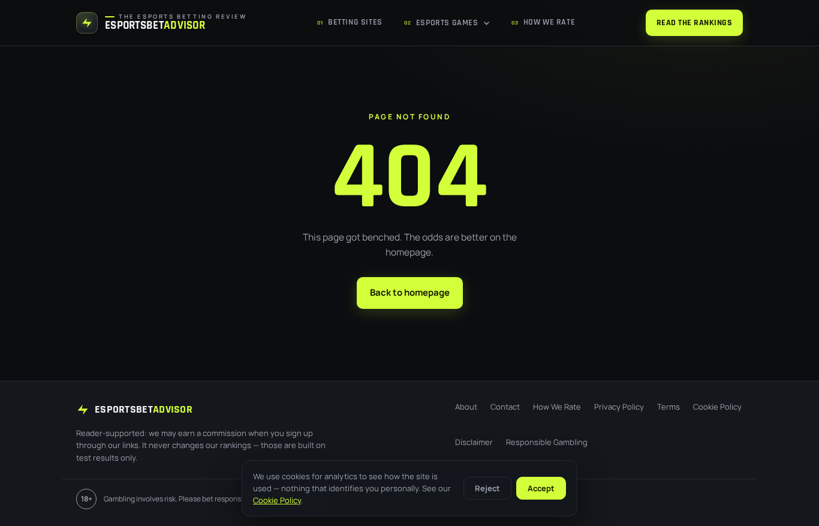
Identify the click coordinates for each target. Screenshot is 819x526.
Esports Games (441, 22)
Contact (505, 406)
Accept (541, 488)
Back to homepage (410, 292)
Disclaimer (474, 442)
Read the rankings (695, 22)
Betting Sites (350, 22)
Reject (487, 488)
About (466, 406)
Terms (668, 406)
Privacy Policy (619, 406)
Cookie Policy (717, 406)
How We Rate (543, 22)
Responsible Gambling (547, 442)
